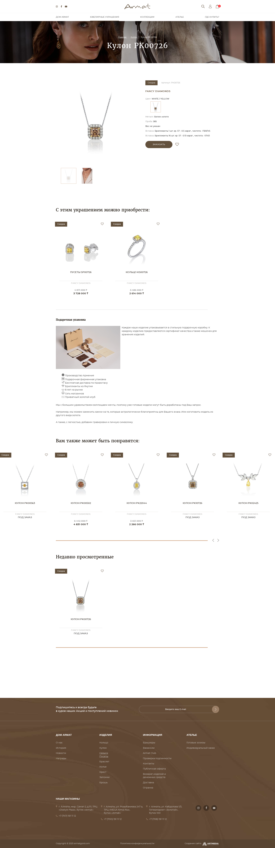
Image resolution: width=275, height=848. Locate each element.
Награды (61, 758)
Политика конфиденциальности (137, 844)
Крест (102, 772)
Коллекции (147, 17)
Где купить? (212, 17)
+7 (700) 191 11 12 (113, 819)
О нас (59, 743)
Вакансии (149, 748)
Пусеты (103, 756)
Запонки (104, 777)
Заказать (159, 145)
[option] (96, 122)
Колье (103, 767)
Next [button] (218, 540)
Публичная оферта (154, 769)
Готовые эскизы (195, 743)
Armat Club (149, 753)
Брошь (103, 782)
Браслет (104, 761)
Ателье (179, 17)
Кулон (134, 37)
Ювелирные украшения (104, 17)
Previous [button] (213, 540)
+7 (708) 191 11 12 (158, 819)
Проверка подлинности (157, 758)
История (61, 748)
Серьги (103, 753)
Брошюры (149, 743)
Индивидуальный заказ (200, 748)
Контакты (148, 763)
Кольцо (103, 743)
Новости (61, 753)
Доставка (148, 782)
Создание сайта (193, 844)
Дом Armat (62, 17)
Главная (122, 37)
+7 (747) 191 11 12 (67, 816)
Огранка (148, 788)
